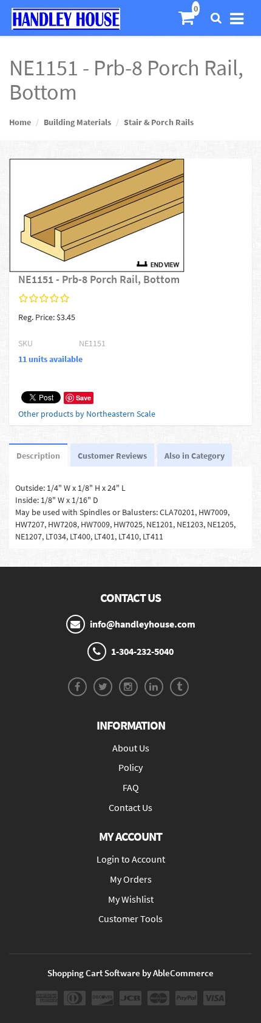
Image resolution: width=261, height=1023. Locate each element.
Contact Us (130, 807)
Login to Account (131, 859)
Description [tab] (38, 455)
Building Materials (77, 122)
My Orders (131, 879)
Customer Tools (130, 918)
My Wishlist (131, 899)
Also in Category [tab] (194, 455)
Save (83, 397)
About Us (130, 748)
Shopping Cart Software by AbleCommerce (130, 973)
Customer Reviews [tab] (112, 455)
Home (20, 122)
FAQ (131, 787)
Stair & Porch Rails (159, 122)
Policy (130, 767)
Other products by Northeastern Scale (86, 413)
